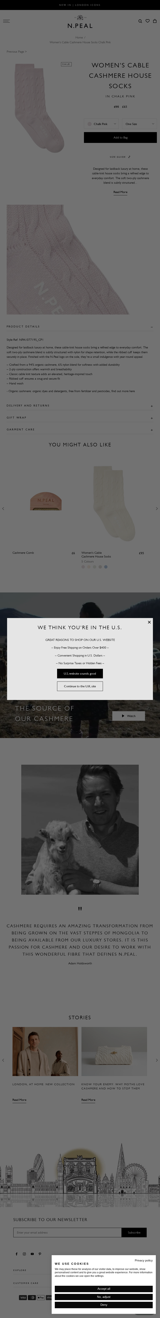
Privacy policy (144, 1260)
